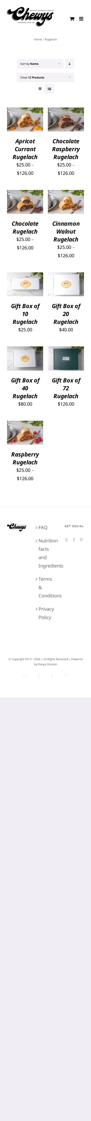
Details (17, 126)
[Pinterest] (81, 540)
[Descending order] (69, 63)
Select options (25, 115)
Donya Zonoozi (47, 664)
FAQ (43, 527)
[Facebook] (74, 540)
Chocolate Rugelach (25, 227)
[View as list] (49, 88)
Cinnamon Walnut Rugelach (66, 231)
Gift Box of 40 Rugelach (25, 388)
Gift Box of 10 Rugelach (25, 314)
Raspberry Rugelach (25, 458)
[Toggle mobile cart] (72, 18)
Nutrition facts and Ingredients (45, 553)
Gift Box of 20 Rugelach (66, 314)
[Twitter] (66, 540)
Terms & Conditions (45, 587)
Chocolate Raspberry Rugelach (66, 149)
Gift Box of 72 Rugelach (66, 388)
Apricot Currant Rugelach (25, 149)
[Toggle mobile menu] (81, 18)
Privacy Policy (45, 613)
